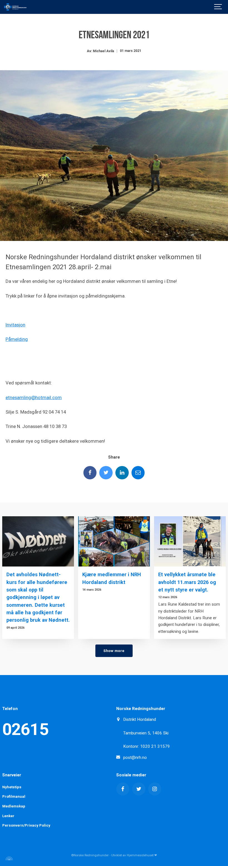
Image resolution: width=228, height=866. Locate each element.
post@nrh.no (135, 757)
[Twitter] (106, 472)
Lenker (8, 816)
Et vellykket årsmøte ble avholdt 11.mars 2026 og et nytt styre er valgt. (187, 582)
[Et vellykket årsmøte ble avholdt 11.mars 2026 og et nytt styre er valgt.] (190, 541)
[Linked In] (122, 472)
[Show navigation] (218, 7)
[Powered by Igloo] (8, 858)
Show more (114, 650)
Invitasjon (15, 325)
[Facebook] (90, 472)
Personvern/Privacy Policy (26, 825)
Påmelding (17, 339)
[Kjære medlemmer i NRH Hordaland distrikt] (114, 541)
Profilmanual (13, 796)
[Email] (138, 472)
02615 (25, 729)
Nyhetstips (11, 787)
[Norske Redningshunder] (15, 7)
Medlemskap (13, 806)
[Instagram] (155, 789)
